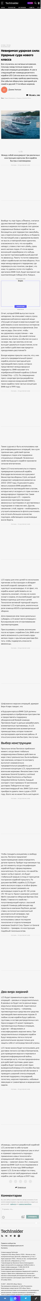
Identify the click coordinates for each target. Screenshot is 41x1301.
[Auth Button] (39, 3)
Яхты (29, 98)
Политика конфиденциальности (12, 1246)
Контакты (4, 1248)
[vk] (6, 1236)
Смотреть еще (20, 306)
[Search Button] (35, 3)
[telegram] (10, 1236)
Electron (25, 98)
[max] (19, 1236)
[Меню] (2, 3)
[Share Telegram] (25, 1298)
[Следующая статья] (20, 1223)
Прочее (9, 45)
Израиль (19, 98)
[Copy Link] (36, 1298)
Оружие (3, 45)
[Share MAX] (15, 1298)
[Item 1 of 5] (20, 124)
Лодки (6, 98)
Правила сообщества (8, 1243)
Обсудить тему (34, 95)
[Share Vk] (5, 1298)
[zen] (15, 1236)
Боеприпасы (12, 98)
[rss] (2, 1236)
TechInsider (12, 3)
